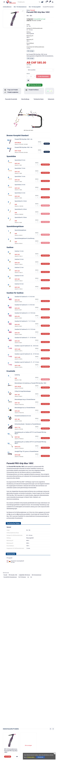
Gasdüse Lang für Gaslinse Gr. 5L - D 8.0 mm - (27, 345)
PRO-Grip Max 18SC (13, 574)
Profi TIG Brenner (22, 577)
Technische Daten (38, 99)
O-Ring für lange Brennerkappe (23, 391)
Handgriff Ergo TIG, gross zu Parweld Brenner (26, 451)
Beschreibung (25, 99)
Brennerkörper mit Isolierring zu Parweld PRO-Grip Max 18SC (30, 383)
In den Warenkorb (43, 76)
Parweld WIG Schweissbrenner (10, 577)
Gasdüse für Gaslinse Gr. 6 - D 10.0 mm (25, 313)
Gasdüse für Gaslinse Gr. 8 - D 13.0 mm (25, 329)
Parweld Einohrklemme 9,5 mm (23, 416)
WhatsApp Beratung (35, 85)
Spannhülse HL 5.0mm (21, 217)
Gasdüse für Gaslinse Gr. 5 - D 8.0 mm (25, 305)
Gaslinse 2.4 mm (19, 259)
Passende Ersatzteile (11, 99)
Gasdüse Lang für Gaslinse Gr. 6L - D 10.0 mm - (27, 354)
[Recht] (53, 729)
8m (31, 577)
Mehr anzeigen (30, 51)
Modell (28, 67)
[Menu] (4, 2)
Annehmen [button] (40, 757)
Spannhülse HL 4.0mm (21, 209)
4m (28, 577)
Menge (28, 73)
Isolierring (17, 375)
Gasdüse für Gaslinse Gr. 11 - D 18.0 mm (25, 337)
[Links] (51, 729)
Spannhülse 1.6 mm (20, 176)
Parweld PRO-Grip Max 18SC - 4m (23, 139)
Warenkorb (46, 143)
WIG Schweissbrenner (36, 574)
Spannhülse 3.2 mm (20, 193)
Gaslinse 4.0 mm (19, 275)
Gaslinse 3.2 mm (19, 267)
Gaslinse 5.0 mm (19, 284)
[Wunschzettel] (28, 80)
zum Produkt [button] (7, 756)
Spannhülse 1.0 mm (20, 168)
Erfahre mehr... (31, 757)
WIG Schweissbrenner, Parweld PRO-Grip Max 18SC (10, 750)
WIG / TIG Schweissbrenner (20, 6)
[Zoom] (22, 11)
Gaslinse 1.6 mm (19, 251)
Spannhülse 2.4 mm (20, 184)
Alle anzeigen (28, 745)
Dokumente (51, 99)
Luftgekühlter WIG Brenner (24, 574)
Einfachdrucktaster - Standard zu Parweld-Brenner (28, 424)
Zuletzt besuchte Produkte (11, 729)
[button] (52, 2)
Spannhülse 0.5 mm (20, 160)
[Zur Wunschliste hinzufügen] (17, 757)
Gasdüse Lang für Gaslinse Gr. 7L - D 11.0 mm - (27, 362)
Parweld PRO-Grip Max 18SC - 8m (23, 147)
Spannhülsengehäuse (20, 230)
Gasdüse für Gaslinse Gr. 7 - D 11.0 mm (25, 321)
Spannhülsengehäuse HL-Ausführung (24, 238)
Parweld (32, 10)
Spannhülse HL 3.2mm (21, 201)
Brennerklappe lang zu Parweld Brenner (25, 399)
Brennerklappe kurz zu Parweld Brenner (25, 407)
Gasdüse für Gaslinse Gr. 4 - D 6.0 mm (25, 296)
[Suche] (39, 2)
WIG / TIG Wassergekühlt (35, 6)
